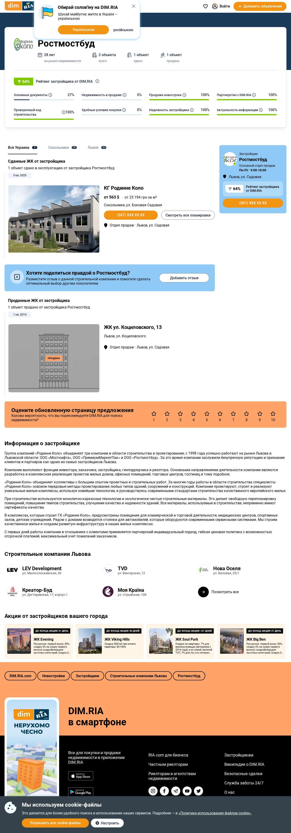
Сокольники (114, 205)
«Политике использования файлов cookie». (215, 813)
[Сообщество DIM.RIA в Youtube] (187, 791)
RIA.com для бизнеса (168, 755)
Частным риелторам (168, 764)
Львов (109, 336)
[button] (145, 81)
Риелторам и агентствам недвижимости (172, 776)
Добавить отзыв (184, 278)
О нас (229, 792)
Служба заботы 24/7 (243, 783)
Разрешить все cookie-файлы (55, 823)
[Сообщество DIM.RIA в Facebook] (164, 791)
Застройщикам (238, 755)
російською (123, 30)
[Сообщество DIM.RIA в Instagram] (153, 791)
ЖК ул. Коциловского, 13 (133, 327)
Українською (84, 29)
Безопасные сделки (243, 773)
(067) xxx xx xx (131, 215)
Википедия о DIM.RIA (244, 764)
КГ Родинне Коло (123, 188)
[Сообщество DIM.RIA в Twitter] (198, 791)
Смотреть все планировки (188, 215)
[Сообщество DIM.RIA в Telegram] (175, 791)
